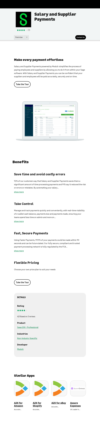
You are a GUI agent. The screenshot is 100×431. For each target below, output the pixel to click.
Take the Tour (22, 84)
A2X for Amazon (18, 404)
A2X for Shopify (37, 404)
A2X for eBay (58, 403)
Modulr (20, 349)
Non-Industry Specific (27, 338)
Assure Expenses (75, 404)
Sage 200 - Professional (27, 327)
